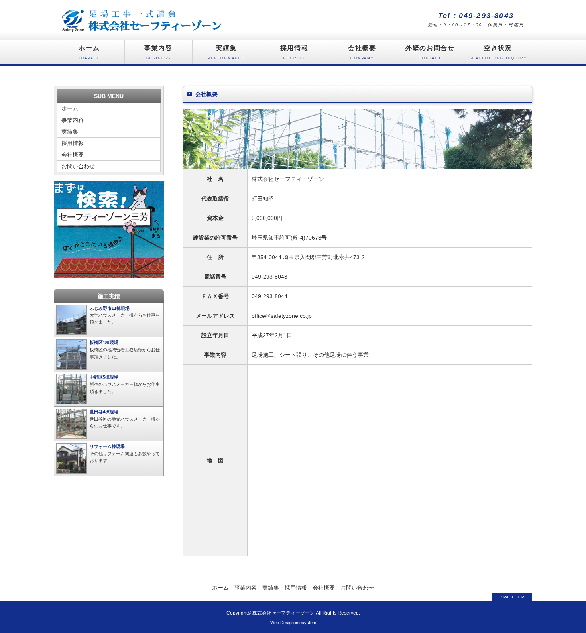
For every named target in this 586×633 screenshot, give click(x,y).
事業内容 (158, 52)
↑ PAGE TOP (512, 597)
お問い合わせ (78, 166)
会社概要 (362, 52)
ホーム (89, 52)
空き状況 (498, 52)
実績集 (226, 52)
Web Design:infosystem (293, 622)
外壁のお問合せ (429, 52)
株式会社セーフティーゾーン (283, 612)
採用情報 (294, 52)
